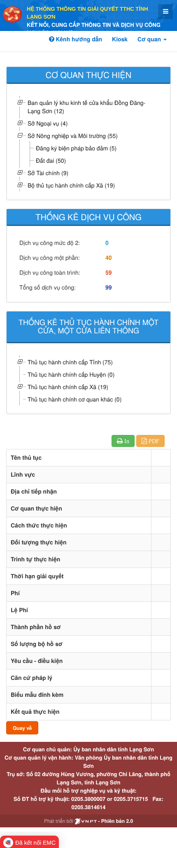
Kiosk (120, 39)
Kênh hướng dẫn (78, 39)
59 (108, 272)
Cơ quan (150, 39)
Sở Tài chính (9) (48, 173)
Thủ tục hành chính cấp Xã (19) (68, 386)
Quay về (22, 728)
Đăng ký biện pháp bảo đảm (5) (76, 148)
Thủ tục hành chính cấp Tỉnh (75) (70, 362)
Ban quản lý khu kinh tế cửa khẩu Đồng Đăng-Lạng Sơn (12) (86, 106)
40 (108, 258)
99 (108, 287)
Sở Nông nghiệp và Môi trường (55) (73, 135)
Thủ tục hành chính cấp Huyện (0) (71, 374)
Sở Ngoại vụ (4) (48, 123)
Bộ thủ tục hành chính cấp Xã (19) (71, 185)
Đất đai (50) (51, 160)
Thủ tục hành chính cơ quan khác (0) (74, 399)
